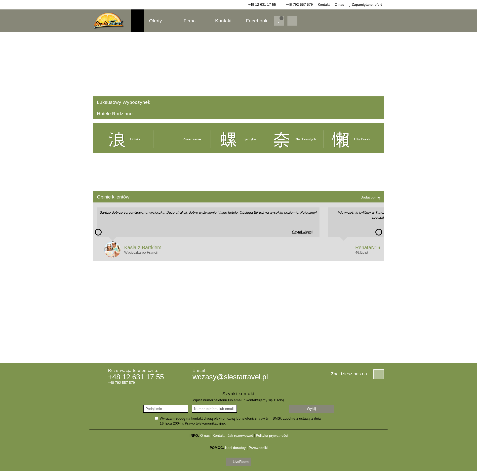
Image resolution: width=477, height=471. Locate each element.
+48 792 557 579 (299, 4)
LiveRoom (240, 462)
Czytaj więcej (302, 232)
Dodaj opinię (370, 197)
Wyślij (311, 409)
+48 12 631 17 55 (261, 4)
